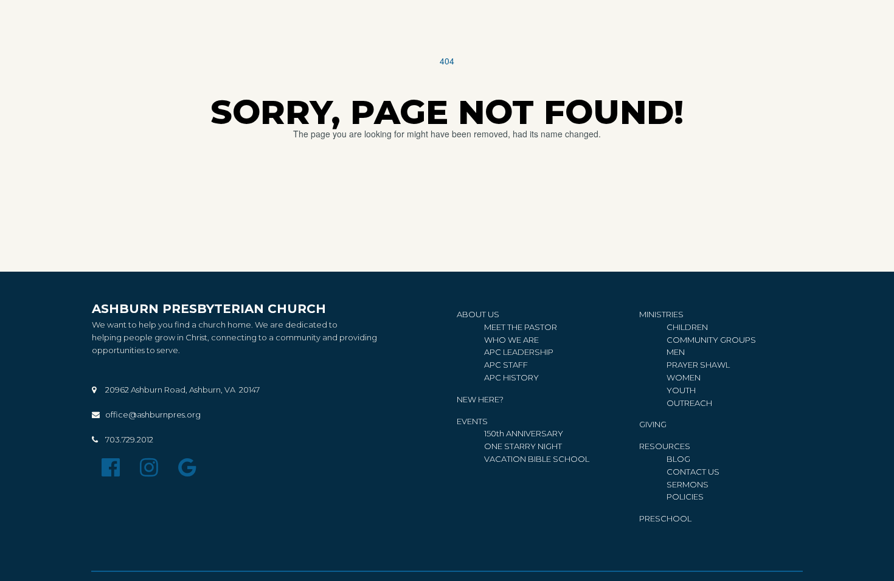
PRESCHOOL (665, 518)
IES (685, 496)
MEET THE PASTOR (520, 327)
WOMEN (684, 377)
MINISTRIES (661, 314)
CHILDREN (687, 327)
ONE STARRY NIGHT (523, 446)
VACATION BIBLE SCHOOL (536, 459)
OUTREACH (689, 403)
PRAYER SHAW (696, 365)
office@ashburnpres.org (153, 414)
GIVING (653, 424)
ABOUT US (478, 314)
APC (493, 352)
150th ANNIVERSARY (524, 433)
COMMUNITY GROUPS (711, 340)
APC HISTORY (511, 377)
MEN (676, 352)
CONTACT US (693, 471)
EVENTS (472, 421)
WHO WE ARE (511, 340)
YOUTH (681, 390)
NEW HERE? (480, 399)
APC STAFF (506, 365)
